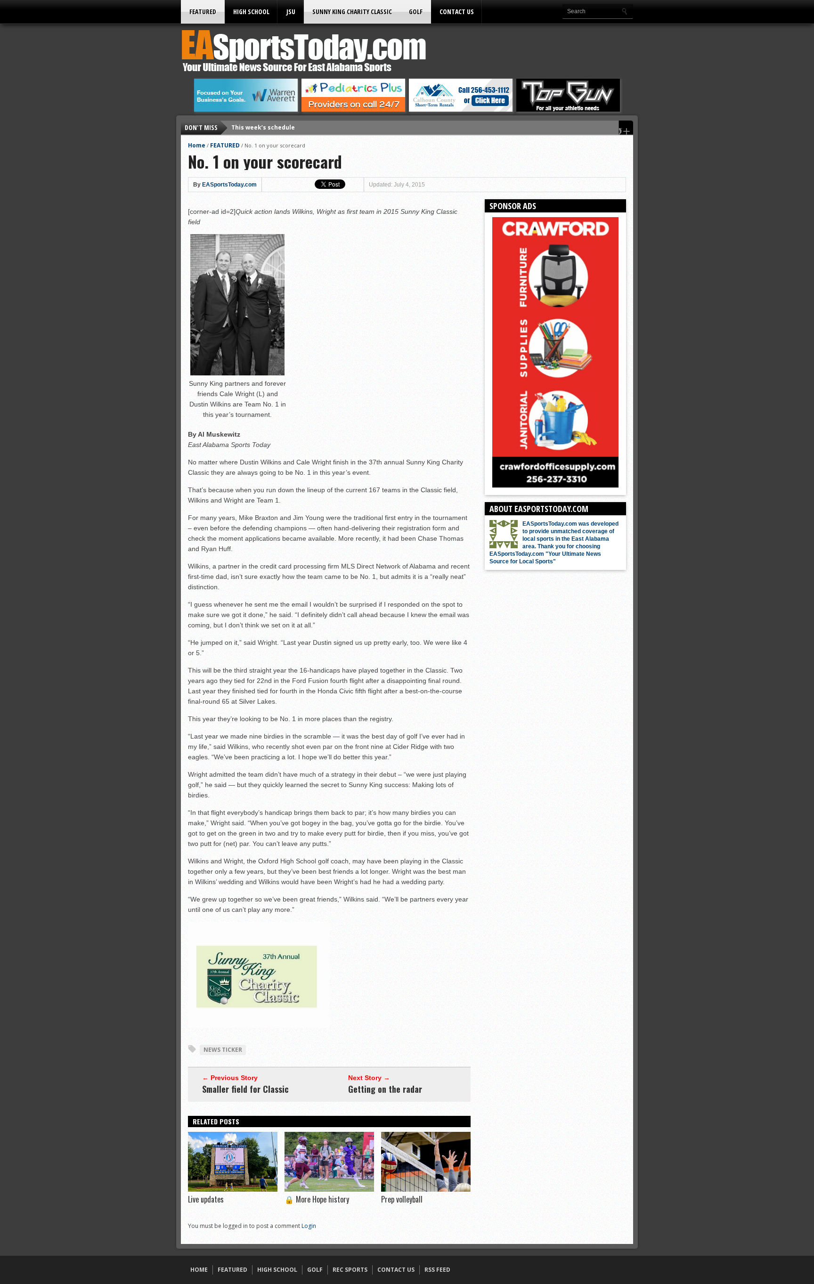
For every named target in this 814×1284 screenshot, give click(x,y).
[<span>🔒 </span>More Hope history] (329, 1189)
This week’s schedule (263, 126)
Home (196, 145)
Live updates (206, 1199)
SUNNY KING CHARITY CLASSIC (352, 11)
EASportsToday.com (229, 184)
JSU (290, 11)
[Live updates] (232, 1189)
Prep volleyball (402, 1199)
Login (308, 1226)
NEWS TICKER (223, 1050)
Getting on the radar (385, 1089)
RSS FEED (437, 1270)
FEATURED (202, 11)
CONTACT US (457, 11)
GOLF (416, 11)
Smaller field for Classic (245, 1089)
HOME (199, 1270)
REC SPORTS (350, 1270)
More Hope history (317, 1199)
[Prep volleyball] (426, 1189)
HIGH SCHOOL (251, 11)
